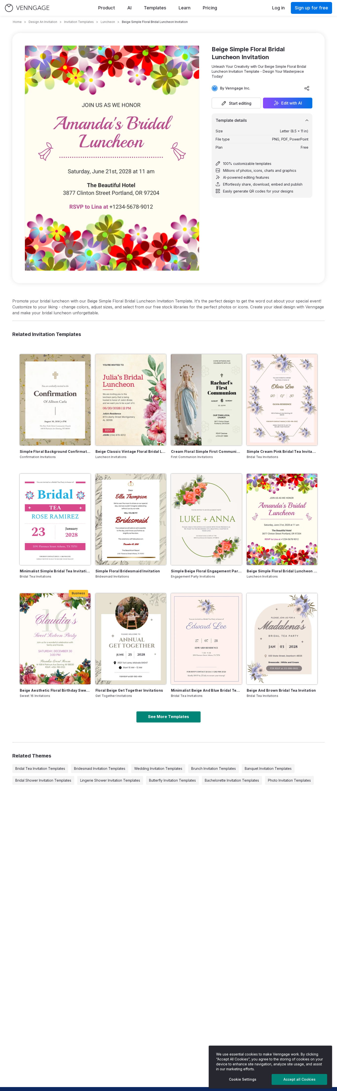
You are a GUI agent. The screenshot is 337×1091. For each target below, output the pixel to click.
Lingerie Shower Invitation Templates (110, 780)
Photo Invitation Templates (289, 780)
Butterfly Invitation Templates (172, 780)
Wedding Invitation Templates (158, 768)
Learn (184, 7)
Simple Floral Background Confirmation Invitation (55, 451)
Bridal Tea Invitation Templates (40, 768)
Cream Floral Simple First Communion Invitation (206, 451)
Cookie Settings (242, 1079)
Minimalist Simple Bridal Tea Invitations (55, 571)
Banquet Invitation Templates (268, 768)
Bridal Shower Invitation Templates (43, 780)
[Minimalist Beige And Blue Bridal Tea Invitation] (206, 639)
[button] (236, 103)
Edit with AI (291, 103)
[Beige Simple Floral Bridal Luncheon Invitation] (282, 519)
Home (17, 22)
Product (106, 7)
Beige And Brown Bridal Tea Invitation (281, 690)
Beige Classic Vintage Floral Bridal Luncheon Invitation (130, 451)
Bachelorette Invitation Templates (232, 780)
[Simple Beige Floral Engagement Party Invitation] (206, 519)
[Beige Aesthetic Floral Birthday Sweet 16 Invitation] (55, 639)
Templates (155, 7)
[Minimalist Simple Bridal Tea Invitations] (55, 519)
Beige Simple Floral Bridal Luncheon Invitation (282, 571)
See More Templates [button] (168, 716)
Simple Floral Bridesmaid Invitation (127, 571)
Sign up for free (311, 7)
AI (129, 7)
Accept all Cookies (299, 1079)
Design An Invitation (43, 22)
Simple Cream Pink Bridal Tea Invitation (282, 451)
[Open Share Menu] (306, 88)
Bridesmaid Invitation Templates (99, 768)
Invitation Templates (79, 22)
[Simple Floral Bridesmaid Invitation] (130, 519)
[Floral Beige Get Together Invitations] (130, 639)
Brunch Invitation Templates (213, 768)
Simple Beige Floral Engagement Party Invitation (206, 571)
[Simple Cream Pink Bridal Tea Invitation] (282, 399)
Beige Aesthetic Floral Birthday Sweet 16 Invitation (55, 690)
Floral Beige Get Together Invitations (129, 690)
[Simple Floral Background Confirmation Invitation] (55, 399)
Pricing (210, 7)
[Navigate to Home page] (27, 8)
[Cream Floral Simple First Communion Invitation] (206, 399)
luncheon (108, 22)
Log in (278, 7)
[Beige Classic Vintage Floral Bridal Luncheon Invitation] (130, 399)
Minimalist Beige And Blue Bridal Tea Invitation (206, 690)
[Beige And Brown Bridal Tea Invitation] (282, 639)
